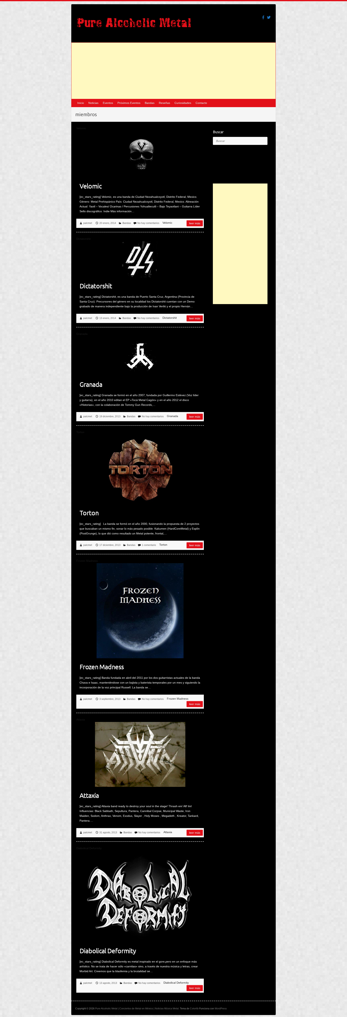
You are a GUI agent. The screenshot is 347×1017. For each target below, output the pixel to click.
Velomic (91, 186)
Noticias (93, 103)
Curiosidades (183, 103)
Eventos (108, 103)
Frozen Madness (102, 666)
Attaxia (89, 795)
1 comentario (149, 545)
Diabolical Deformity (108, 950)
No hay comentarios (148, 223)
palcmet (87, 223)
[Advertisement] (173, 71)
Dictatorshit (96, 285)
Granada (91, 384)
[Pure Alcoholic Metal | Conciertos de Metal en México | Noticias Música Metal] (134, 24)
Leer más (194, 223)
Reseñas (164, 103)
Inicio (80, 103)
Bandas (149, 103)
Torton (89, 512)
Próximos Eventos (128, 103)
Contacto (201, 103)
